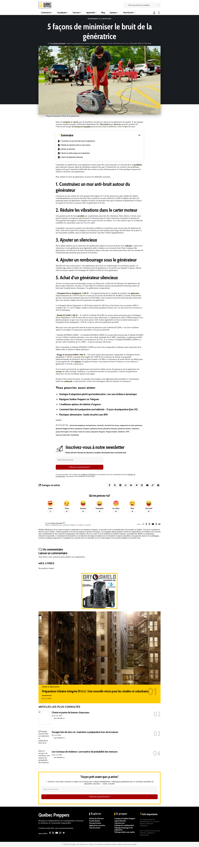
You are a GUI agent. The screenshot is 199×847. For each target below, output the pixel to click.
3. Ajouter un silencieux (67, 149)
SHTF (127, 432)
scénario (66, 122)
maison (78, 361)
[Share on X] (114, 485)
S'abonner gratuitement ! (79, 467)
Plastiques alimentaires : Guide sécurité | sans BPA (83, 414)
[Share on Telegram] (136, 485)
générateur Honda (96, 429)
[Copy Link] (152, 485)
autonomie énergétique (77, 425)
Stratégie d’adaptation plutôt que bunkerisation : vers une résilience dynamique (98, 394)
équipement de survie (127, 425)
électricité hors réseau (112, 425)
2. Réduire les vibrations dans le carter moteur (75, 145)
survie (75, 122)
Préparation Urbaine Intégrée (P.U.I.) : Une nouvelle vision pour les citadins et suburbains (95, 691)
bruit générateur (91, 425)
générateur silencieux (110, 429)
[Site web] (143, 524)
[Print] (158, 485)
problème (138, 165)
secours (59, 371)
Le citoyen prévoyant (58, 43)
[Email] (147, 485)
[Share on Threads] (141, 485)
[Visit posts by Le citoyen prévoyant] (41, 524)
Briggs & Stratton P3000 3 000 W (71, 355)
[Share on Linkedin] (131, 485)
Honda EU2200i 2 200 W (67, 315)
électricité (104, 124)
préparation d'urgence (98, 432)
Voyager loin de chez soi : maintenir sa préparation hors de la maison (85, 732)
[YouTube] (153, 524)
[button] (154, 13)
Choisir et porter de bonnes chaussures (70, 712)
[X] (149, 524)
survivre (117, 124)
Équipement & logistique (99, 19)
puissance (135, 293)
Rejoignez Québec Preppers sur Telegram (79, 399)
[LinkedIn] (159, 524)
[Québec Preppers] (44, 5)
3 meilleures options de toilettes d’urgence (80, 404)
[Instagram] (156, 524)
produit (81, 216)
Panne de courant (84, 432)
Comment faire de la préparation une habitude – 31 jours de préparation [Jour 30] (98, 409)
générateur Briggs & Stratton (65, 429)
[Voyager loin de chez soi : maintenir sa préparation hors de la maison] (44, 737)
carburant (68, 381)
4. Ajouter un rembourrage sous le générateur (75, 153)
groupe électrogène (62, 432)
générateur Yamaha (124, 429)
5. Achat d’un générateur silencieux (71, 157)
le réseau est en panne (81, 126)
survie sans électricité (63, 435)
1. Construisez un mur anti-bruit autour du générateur (77, 141)
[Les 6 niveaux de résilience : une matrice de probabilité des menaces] (44, 757)
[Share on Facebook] (109, 485)
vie (125, 126)
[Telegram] (63, 833)
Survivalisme (75, 435)
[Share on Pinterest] (120, 485)
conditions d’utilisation (88, 474)
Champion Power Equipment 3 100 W (73, 293)
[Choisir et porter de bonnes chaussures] (44, 718)
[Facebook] (146, 524)
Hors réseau (73, 432)
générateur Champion (82, 429)
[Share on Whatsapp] (125, 485)
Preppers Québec (111, 432)
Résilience (121, 432)
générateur (138, 425)
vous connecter (54, 557)
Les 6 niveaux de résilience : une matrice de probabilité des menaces (85, 751)
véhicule (128, 246)
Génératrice (135, 429)
